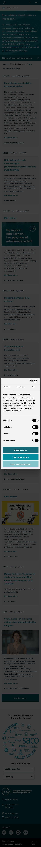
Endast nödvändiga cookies (20, 464)
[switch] (35, 427)
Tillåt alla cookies (20, 450)
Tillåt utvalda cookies (20, 457)
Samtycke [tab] (7, 387)
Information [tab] (20, 387)
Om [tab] (33, 387)
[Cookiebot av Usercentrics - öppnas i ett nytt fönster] (29, 381)
